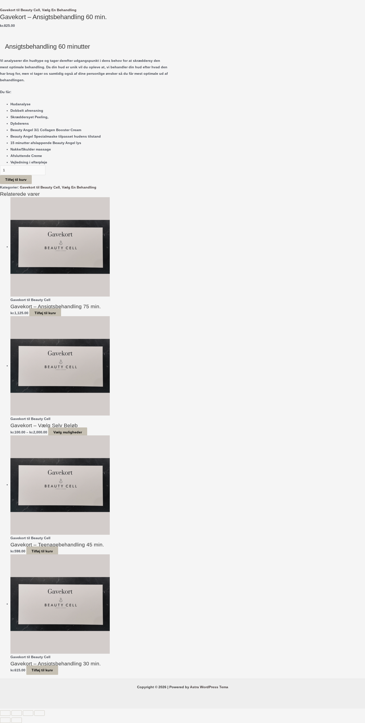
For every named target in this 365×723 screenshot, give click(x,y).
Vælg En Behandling (59, 10)
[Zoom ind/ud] (5, 713)
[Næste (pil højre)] (16, 720)
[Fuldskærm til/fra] (16, 713)
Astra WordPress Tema (209, 687)
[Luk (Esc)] (39, 713)
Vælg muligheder (67, 432)
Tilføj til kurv (16, 180)
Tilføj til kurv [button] (45, 313)
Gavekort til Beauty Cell (20, 10)
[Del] (28, 713)
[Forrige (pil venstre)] (5, 720)
